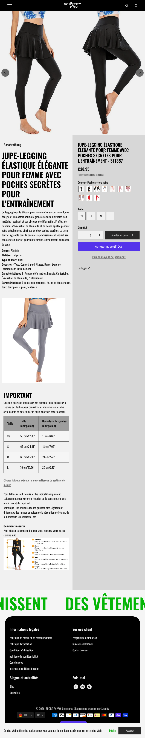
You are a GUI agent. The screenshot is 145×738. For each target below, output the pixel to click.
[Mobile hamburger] (9, 5)
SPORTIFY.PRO (53, 708)
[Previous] (5, 73)
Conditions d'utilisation (21, 650)
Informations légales (24, 629)
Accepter (130, 730)
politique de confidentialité (24, 656)
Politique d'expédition (21, 644)
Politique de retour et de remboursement (31, 638)
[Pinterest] (89, 686)
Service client (82, 629)
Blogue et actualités (24, 678)
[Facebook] (75, 686)
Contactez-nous (80, 650)
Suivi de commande (82, 644)
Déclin (112, 730)
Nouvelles (15, 692)
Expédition (82, 174)
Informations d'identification (24, 668)
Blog (12, 686)
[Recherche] (126, 5)
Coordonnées (16, 662)
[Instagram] (82, 686)
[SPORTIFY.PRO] (72, 5)
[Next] (140, 73)
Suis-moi (78, 678)
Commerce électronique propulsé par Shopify (85, 708)
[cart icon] (136, 5)
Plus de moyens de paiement (109, 256)
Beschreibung (12, 144)
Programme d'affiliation (84, 638)
